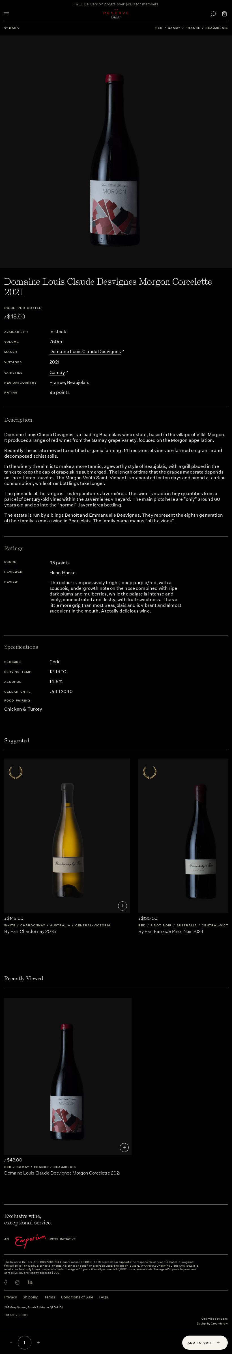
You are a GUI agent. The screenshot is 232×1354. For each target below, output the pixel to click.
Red (159, 27)
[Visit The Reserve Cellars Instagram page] (17, 1282)
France (193, 27)
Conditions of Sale (77, 1297)
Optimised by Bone (214, 1319)
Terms (49, 1297)
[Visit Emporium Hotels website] (49, 1241)
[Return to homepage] (116, 13)
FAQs (103, 1297)
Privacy (10, 1297)
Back (14, 27)
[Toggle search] (213, 14)
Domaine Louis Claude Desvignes (85, 351)
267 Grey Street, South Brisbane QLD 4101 (33, 1307)
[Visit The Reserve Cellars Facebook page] (5, 1282)
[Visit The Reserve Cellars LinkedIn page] (30, 1282)
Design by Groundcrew (212, 1324)
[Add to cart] (122, 906)
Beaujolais (216, 27)
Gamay (174, 27)
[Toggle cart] (224, 14)
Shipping (30, 1297)
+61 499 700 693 (15, 1315)
